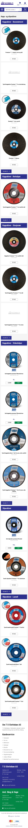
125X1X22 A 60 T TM (14, 414)
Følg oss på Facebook (9, 785)
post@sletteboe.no (7, 781)
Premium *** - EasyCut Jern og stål (14, 52)
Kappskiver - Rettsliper (11, 176)
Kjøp (18, 382)
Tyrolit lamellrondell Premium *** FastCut (14, 627)
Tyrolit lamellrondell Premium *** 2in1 (14, 701)
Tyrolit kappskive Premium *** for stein (14, 325)
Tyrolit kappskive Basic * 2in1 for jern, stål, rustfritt (14, 453)
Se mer (9, 382)
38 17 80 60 (5, 803)
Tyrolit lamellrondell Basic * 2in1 (14, 664)
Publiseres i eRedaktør (18, 826)
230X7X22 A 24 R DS (14, 540)
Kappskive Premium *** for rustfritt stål (14, 256)
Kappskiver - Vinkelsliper (12, 343)
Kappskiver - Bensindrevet (12, 22)
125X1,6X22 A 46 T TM (14, 375)
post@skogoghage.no (7, 805)
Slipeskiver (6, 508)
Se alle (14, 59)
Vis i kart (6, 774)
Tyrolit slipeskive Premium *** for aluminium (14, 578)
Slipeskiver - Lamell (10, 597)
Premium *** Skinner (14, 158)
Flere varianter (14, 54)
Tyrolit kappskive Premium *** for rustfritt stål (14, 207)
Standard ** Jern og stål (14, 121)
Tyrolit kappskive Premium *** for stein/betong (14, 84)
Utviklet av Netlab (9, 826)
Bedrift (21, 4)
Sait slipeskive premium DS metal (14, 539)
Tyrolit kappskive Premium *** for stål (14, 293)
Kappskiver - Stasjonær (11, 225)
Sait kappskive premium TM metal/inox (14, 373)
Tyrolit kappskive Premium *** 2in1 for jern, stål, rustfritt (14, 490)
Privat (18, 4)
